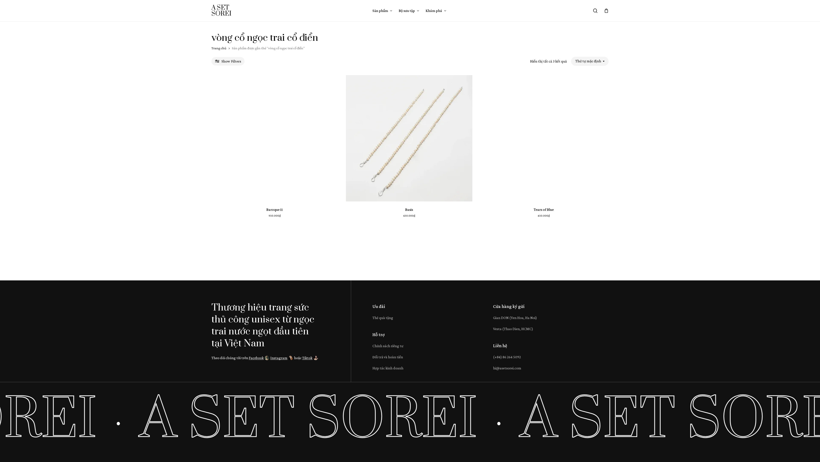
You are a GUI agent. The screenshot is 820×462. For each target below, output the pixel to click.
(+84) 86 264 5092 (507, 357)
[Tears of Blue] (543, 138)
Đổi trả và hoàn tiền (387, 357)
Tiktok (307, 358)
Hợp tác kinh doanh (387, 368)
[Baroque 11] (274, 138)
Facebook (256, 358)
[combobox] (590, 61)
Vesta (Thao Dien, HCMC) (513, 329)
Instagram (278, 358)
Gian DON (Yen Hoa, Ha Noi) (515, 318)
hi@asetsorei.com (507, 368)
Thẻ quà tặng (382, 318)
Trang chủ (218, 48)
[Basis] (409, 138)
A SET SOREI (221, 11)
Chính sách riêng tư (387, 346)
